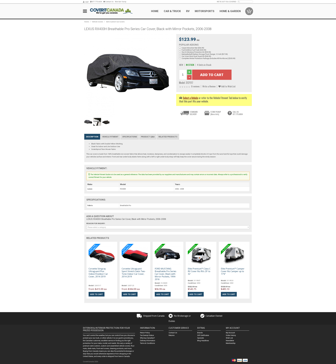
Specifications (129, 136)
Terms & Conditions (147, 343)
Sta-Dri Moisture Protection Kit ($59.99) (196, 52)
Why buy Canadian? (147, 338)
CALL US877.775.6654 (238, 113)
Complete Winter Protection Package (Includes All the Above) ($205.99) (208, 58)
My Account (230, 333)
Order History (231, 335)
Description (92, 136)
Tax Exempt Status (147, 335)
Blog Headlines (203, 341)
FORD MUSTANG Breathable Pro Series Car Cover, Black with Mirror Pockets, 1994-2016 (165, 274)
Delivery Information (147, 341)
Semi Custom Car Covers (115, 22)
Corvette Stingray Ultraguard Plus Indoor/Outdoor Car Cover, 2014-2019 (98, 272)
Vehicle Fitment (110, 136)
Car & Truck (172, 11)
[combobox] (168, 227)
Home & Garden (230, 11)
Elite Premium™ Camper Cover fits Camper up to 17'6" (232, 271)
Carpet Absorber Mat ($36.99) (193, 48)
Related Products (168, 136)
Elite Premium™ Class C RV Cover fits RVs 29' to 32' (199, 271)
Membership (230, 343)
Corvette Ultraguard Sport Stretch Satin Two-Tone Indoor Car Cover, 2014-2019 (134, 272)
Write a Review (209, 86)
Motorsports (204, 11)
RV (188, 11)
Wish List (229, 338)
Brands (200, 333)
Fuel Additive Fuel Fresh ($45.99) (194, 50)
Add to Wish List (228, 86)
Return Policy (145, 333)
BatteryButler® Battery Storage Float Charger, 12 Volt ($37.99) (205, 54)
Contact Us (109, 2)
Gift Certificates (203, 335)
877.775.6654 (97, 2)
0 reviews (195, 86)
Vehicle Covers (97, 22)
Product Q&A (148, 136)
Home (155, 11)
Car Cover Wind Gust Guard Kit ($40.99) (196, 56)
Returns (171, 335)
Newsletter (230, 341)
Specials (200, 338)
